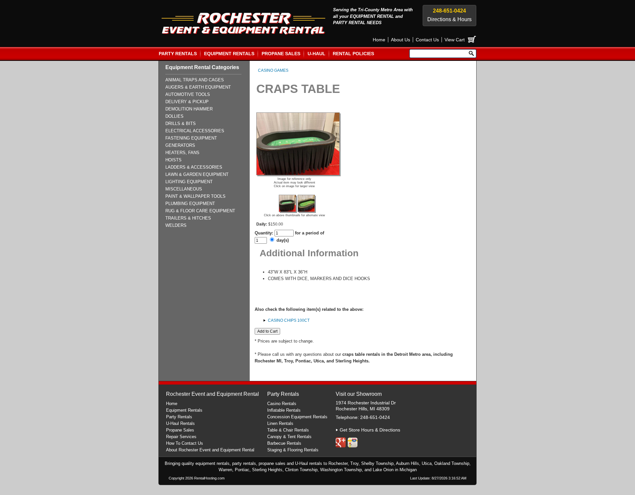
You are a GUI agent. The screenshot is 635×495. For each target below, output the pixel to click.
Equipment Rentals (229, 53)
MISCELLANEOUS (183, 188)
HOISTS (173, 159)
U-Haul (316, 53)
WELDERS (176, 225)
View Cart (454, 39)
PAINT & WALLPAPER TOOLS (195, 196)
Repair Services (181, 436)
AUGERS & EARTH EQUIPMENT (198, 87)
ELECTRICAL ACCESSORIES (194, 130)
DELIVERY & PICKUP (187, 101)
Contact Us (427, 39)
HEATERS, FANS (182, 152)
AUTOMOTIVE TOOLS (187, 94)
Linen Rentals (280, 423)
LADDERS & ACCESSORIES (193, 167)
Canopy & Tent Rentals (289, 436)
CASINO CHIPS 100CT (289, 320)
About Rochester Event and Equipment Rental (210, 449)
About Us (400, 39)
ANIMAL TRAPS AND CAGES (194, 79)
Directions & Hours (449, 19)
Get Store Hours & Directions (370, 430)
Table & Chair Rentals (288, 430)
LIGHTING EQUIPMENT (189, 181)
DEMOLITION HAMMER (189, 108)
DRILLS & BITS (180, 123)
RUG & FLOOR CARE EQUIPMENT (200, 210)
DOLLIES (174, 116)
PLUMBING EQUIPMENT (190, 203)
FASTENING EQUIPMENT (191, 138)
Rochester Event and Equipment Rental (212, 394)
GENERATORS (180, 145)
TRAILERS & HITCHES (188, 218)
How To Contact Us (184, 443)
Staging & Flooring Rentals (292, 449)
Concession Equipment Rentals (297, 416)
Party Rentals (178, 53)
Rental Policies (353, 53)
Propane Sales (281, 53)
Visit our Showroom (359, 394)
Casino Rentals (281, 403)
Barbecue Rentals (284, 443)
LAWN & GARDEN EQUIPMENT (197, 174)
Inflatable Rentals (284, 410)
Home (379, 39)
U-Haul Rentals (180, 423)
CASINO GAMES (273, 70)
